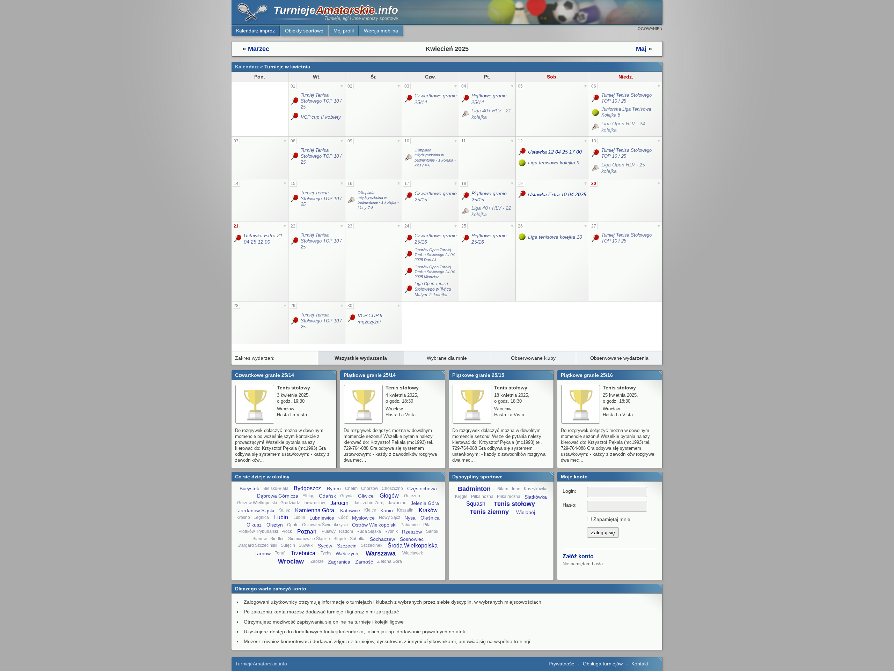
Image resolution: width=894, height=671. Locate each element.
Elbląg (308, 495)
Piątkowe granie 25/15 (489, 196)
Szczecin (347, 546)
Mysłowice (363, 518)
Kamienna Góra (314, 510)
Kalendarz (247, 66)
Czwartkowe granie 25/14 (436, 99)
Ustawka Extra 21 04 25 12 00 (263, 239)
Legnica (261, 517)
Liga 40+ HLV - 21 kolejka (491, 114)
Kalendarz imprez (255, 30)
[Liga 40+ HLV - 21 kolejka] (466, 113)
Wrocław (291, 561)
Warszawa (381, 553)
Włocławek (412, 553)
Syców (325, 546)
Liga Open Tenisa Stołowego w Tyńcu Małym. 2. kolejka (433, 289)
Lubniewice (321, 518)
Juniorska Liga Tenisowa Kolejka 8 (626, 112)
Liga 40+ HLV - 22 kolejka (491, 211)
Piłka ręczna (508, 496)
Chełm (351, 488)
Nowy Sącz (389, 517)
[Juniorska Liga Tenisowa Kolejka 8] (596, 112)
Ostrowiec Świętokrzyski (325, 524)
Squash (475, 504)
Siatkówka (536, 497)
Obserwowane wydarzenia (619, 358)
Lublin (299, 517)
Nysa (410, 518)
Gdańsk (327, 496)
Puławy (329, 531)
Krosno (243, 517)
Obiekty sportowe (304, 30)
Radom (346, 531)
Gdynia (347, 495)
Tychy (326, 553)
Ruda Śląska (369, 531)
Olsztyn (274, 525)
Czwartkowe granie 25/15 (436, 196)
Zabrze (317, 561)
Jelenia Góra (425, 503)
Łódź (343, 517)
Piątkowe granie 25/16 (489, 239)
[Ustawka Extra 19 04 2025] (522, 194)
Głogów (389, 496)
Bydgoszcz (307, 488)
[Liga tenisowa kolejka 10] (522, 236)
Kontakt (639, 663)
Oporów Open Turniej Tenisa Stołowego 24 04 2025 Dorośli (435, 255)
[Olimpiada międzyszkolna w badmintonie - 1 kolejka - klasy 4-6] (409, 157)
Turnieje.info (335, 10)
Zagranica (339, 562)
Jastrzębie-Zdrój (369, 502)
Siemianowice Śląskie (309, 538)
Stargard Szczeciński (257, 545)
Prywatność (561, 663)
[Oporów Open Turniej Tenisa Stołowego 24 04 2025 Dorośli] (409, 254)
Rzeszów (412, 532)
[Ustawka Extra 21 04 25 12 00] (238, 238)
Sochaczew (382, 539)
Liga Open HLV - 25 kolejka (623, 168)
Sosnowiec (412, 539)
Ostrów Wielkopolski (374, 525)
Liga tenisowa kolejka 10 (555, 237)
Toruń (280, 553)
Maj (641, 48)
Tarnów (263, 553)
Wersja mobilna (381, 30)
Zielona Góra (389, 561)
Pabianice (410, 524)
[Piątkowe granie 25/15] (466, 196)
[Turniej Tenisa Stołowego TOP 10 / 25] (295, 101)
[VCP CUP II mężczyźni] (352, 318)
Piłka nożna (482, 496)
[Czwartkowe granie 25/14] (409, 98)
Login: (569, 491)
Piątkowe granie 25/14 (489, 99)
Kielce (370, 510)
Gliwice (366, 496)
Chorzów (369, 488)
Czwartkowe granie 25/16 (436, 239)
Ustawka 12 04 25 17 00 (555, 152)
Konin (386, 510)
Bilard (502, 488)
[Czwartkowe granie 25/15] (409, 196)
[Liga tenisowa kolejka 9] (522, 162)
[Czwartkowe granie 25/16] (409, 238)
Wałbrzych (347, 553)
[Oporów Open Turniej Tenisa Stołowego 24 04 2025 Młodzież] (409, 271)
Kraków (428, 510)
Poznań (306, 532)
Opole (293, 524)
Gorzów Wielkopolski (257, 502)
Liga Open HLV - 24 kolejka (623, 127)
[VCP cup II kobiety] (295, 116)
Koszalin (405, 510)
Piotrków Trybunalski (258, 531)
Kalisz (284, 510)
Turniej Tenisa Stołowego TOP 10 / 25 (321, 101)
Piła (427, 524)
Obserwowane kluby (533, 358)
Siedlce (277, 538)
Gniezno (412, 495)
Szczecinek (371, 545)
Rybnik (391, 531)
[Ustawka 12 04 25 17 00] (522, 152)
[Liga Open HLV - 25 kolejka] (596, 168)
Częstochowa (422, 488)
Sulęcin (288, 545)
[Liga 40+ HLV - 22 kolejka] (466, 211)
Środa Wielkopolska (413, 546)
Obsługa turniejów (603, 663)
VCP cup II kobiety (321, 117)
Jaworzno (397, 502)
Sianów (259, 538)
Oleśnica (430, 518)
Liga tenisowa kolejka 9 (553, 162)
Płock (286, 531)
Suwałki (306, 545)
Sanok (432, 531)
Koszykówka (536, 488)
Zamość (364, 562)
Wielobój (525, 512)
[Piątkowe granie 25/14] (466, 98)
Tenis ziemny (489, 511)
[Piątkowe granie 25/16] (466, 238)
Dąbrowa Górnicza (277, 496)
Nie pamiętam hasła (583, 563)
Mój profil (344, 30)
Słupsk (340, 538)
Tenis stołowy (514, 503)
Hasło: (570, 505)
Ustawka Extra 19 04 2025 (557, 194)
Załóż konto (578, 556)
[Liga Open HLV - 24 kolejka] (596, 126)
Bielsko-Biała (275, 488)
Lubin (281, 517)
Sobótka (358, 538)
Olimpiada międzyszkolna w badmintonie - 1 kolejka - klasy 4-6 (435, 157)
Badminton (474, 488)
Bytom (334, 488)
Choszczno (392, 488)
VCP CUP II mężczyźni (370, 319)
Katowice (350, 510)
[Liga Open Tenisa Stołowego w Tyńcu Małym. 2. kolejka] (409, 289)
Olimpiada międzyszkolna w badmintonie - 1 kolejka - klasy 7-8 (378, 200)
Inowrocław (314, 502)
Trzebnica (303, 553)
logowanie (647, 29)
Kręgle (461, 496)
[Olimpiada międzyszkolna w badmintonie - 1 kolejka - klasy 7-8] (352, 200)
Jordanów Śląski (256, 510)
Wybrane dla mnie (447, 358)
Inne (516, 488)
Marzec (258, 48)
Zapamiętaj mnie (611, 519)
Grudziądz (290, 502)
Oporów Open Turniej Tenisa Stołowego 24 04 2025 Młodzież (435, 272)
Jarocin (339, 503)
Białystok (249, 488)
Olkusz (254, 525)
